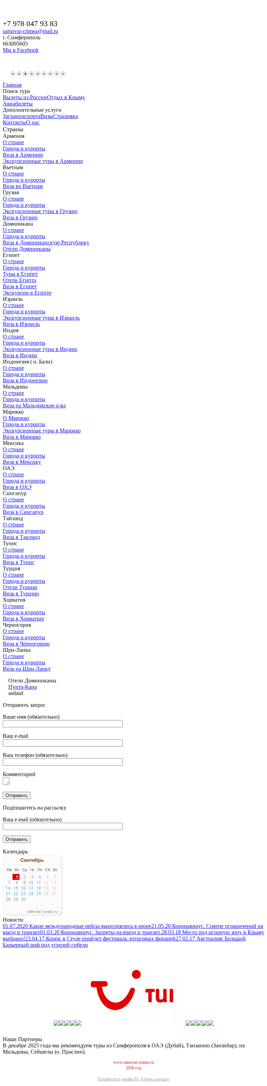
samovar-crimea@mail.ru (30, 31)
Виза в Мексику (22, 462)
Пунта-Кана (22, 687)
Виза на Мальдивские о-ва (34, 405)
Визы (46, 116)
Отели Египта (19, 280)
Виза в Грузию (20, 217)
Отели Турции (20, 587)
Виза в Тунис (18, 562)
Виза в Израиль (21, 324)
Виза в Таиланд (21, 537)
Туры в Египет (20, 274)
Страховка (65, 116)
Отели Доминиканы (27, 249)
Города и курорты (24, 148)
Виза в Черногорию (26, 644)
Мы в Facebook (21, 50)
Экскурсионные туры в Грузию (40, 211)
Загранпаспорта (21, 116)
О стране (13, 142)
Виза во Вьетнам (23, 186)
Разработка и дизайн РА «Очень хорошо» (134, 1079)
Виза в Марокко (22, 437)
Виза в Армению (23, 155)
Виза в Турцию (21, 593)
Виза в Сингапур (23, 512)
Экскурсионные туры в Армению (43, 161)
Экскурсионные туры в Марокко (42, 430)
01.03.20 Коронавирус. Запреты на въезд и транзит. (100, 932)
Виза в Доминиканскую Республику (46, 242)
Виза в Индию (20, 355)
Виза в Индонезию (25, 380)
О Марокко (16, 418)
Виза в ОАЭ (17, 487)
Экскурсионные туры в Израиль (41, 318)
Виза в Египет (20, 286)
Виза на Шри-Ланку (27, 669)
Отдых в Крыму (66, 97)
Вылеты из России (25, 97)
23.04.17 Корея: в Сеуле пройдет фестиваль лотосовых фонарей (100, 939)
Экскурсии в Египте (27, 293)
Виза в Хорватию (23, 619)
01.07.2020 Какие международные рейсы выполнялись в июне (77, 926)
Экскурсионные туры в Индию (40, 349)
